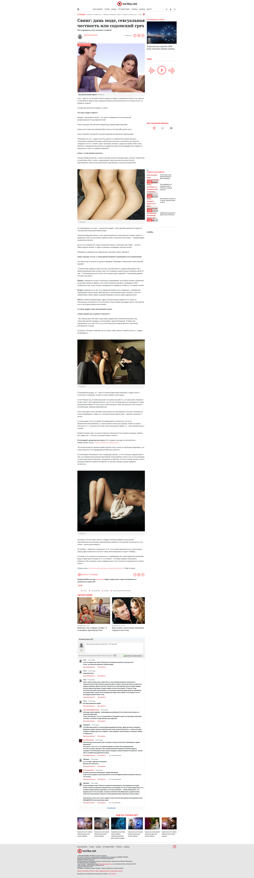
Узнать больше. (112, 873)
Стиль (107, 9)
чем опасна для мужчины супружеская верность (106, 568)
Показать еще (111, 808)
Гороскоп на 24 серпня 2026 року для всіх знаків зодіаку (152, 834)
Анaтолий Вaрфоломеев (91, 710)
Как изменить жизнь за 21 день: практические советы (168, 200)
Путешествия (123, 9)
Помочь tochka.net (94, 14)
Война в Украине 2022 (112, 14)
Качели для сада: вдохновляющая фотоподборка (166, 176)
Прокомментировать (89, 667)
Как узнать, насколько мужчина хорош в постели (128, 628)
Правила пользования (83, 871)
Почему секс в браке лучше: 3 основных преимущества (92, 628)
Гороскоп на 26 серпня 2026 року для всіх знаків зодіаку (101, 834)
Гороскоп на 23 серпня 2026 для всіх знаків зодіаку (169, 834)
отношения (95, 591)
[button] (171, 9)
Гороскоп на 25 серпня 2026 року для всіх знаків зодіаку (135, 834)
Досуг (149, 9)
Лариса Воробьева (91, 35)
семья (106, 591)
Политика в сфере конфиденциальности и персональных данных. (106, 871)
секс (85, 591)
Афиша (142, 9)
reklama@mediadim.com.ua (106, 864)
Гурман (134, 9)
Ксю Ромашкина (88, 740)
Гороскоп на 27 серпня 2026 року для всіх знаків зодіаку (84, 834)
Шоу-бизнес (98, 9)
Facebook (99, 579)
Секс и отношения (84, 45)
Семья (113, 9)
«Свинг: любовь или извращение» (106, 442)
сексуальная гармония (121, 591)
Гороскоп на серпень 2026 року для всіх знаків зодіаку (161, 47)
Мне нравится (102, 667)
